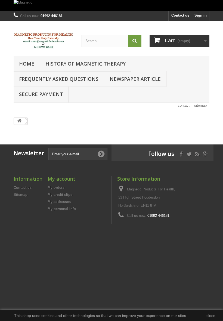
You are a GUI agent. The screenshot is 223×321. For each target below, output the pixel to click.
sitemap (200, 105)
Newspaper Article (135, 79)
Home (26, 63)
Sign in (200, 15)
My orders (56, 188)
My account (61, 178)
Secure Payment (41, 94)
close (210, 315)
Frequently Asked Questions (58, 79)
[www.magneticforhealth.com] (43, 40)
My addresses (59, 202)
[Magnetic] (111, 5)
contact (184, 105)
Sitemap (20, 195)
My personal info (62, 209)
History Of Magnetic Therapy (85, 63)
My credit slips (60, 195)
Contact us (180, 15)
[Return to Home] (19, 121)
